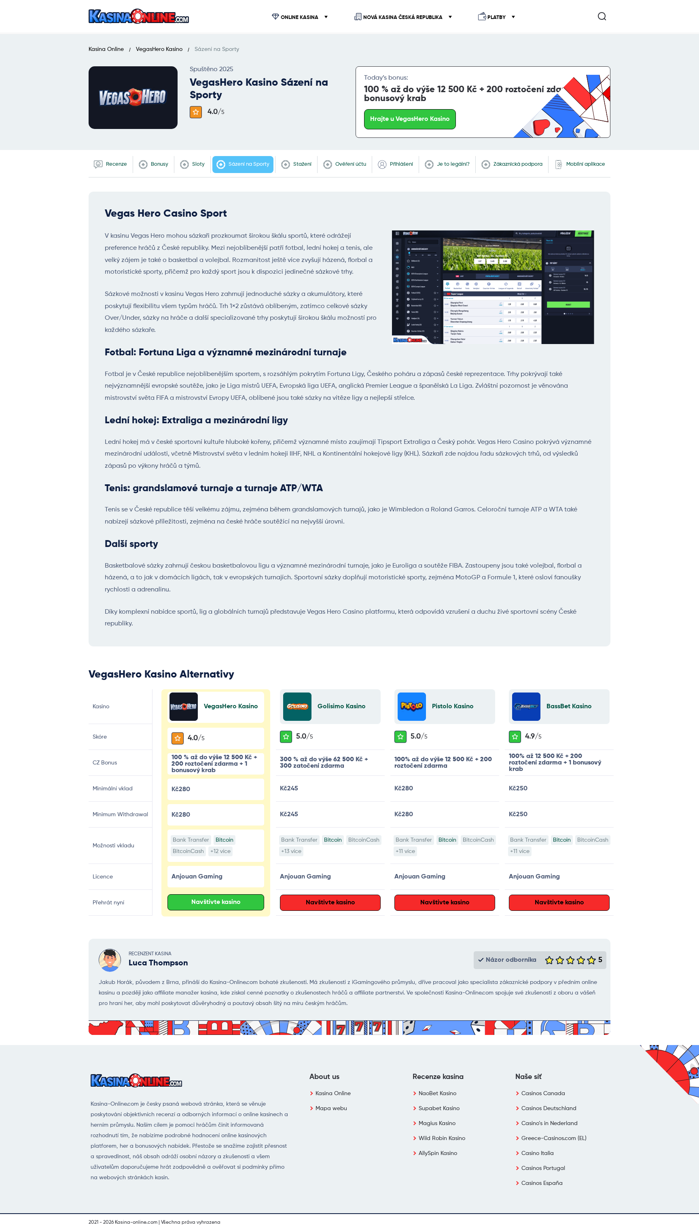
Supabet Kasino (439, 1108)
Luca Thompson (158, 963)
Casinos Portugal (543, 1168)
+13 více (291, 851)
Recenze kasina (438, 1077)
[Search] (601, 16)
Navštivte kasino (216, 902)
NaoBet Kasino (437, 1093)
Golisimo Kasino (342, 706)
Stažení (301, 164)
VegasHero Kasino (231, 706)
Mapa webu (331, 1108)
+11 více (405, 851)
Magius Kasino (437, 1123)
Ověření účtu (350, 164)
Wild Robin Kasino (442, 1138)
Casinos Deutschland (548, 1108)
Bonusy (159, 164)
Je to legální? (453, 164)
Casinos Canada (543, 1093)
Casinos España (542, 1183)
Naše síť (528, 1077)
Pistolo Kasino (453, 706)
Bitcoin (224, 840)
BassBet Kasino (569, 706)
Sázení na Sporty (248, 164)
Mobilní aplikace (585, 164)
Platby (496, 17)
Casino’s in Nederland (549, 1123)
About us (324, 1077)
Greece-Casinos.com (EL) (554, 1138)
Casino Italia (537, 1153)
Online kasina (300, 17)
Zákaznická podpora (517, 164)
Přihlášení (401, 164)
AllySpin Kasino (438, 1153)
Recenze (116, 164)
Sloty (198, 164)
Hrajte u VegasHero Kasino (410, 119)
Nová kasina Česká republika (403, 17)
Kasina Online (333, 1093)
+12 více (220, 851)
